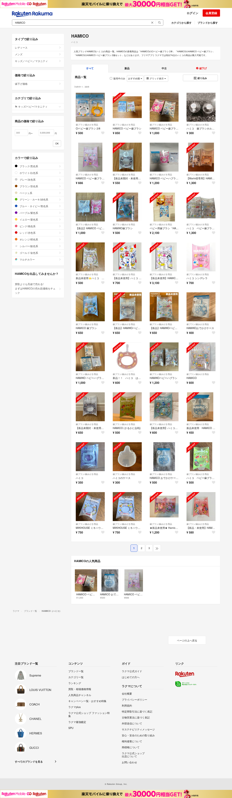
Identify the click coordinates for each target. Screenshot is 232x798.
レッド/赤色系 (27, 232)
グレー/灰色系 (27, 179)
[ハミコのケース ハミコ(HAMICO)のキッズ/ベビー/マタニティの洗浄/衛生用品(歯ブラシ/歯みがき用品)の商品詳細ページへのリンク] (127, 456)
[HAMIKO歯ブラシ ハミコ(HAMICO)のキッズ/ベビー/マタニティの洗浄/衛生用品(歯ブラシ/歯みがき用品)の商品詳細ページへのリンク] (127, 207)
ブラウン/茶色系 (28, 186)
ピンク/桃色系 (27, 226)
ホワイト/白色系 (28, 173)
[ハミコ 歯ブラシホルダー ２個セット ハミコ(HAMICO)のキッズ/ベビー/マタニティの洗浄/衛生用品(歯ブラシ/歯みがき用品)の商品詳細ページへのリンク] (201, 107)
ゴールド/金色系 (28, 253)
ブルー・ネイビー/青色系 (33, 206)
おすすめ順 (134, 78)
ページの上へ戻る (187, 640)
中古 (164, 68)
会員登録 (211, 13)
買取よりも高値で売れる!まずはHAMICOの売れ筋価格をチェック (35, 288)
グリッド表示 (156, 78)
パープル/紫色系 (28, 213)
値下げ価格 (21, 84)
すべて (90, 68)
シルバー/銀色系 (28, 246)
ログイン (192, 13)
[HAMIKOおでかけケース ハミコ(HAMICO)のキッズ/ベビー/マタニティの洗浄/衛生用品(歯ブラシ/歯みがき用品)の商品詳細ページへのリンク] (201, 306)
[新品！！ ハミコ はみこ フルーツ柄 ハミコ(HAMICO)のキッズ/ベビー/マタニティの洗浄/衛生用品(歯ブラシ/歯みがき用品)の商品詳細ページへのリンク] (127, 356)
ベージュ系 (25, 193)
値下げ (202, 68)
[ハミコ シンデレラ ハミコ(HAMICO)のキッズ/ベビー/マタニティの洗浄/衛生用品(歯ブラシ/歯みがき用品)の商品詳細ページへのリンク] (201, 256)
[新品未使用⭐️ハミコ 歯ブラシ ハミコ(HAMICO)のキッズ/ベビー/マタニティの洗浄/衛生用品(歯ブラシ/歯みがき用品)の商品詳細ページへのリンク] (90, 256)
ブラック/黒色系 (28, 166)
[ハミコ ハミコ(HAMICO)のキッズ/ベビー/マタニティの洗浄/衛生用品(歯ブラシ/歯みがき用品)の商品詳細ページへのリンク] (90, 456)
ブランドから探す (208, 22)
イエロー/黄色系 (28, 219)
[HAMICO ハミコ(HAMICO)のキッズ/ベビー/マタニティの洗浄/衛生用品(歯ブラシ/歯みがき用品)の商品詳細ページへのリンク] (201, 356)
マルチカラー (27, 259)
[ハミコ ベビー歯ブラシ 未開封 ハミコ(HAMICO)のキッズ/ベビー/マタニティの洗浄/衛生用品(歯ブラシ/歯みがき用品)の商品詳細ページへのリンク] (201, 456)
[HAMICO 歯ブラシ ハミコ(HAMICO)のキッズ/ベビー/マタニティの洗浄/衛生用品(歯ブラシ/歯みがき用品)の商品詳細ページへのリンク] (90, 306)
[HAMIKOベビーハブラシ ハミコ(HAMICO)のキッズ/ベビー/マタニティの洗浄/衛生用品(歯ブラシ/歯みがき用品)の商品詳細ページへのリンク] (164, 356)
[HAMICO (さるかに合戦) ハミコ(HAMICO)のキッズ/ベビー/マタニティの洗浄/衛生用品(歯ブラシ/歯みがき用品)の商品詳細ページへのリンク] (127, 406)
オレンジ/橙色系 (28, 239)
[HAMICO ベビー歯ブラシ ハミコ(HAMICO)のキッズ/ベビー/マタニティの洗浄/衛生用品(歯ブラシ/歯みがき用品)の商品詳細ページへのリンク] (127, 107)
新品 (127, 68)
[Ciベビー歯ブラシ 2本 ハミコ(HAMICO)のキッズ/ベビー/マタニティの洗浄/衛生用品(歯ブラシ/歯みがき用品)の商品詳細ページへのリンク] (90, 107)
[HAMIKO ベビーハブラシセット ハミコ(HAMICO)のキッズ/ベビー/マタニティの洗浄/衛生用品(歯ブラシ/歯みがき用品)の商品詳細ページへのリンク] (90, 356)
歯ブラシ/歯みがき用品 (87, 124)
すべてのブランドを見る (29, 761)
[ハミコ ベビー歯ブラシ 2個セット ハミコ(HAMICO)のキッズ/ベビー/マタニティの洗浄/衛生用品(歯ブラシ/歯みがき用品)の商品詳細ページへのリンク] (201, 207)
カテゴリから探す (181, 22)
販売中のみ (119, 78)
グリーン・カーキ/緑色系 (33, 199)
